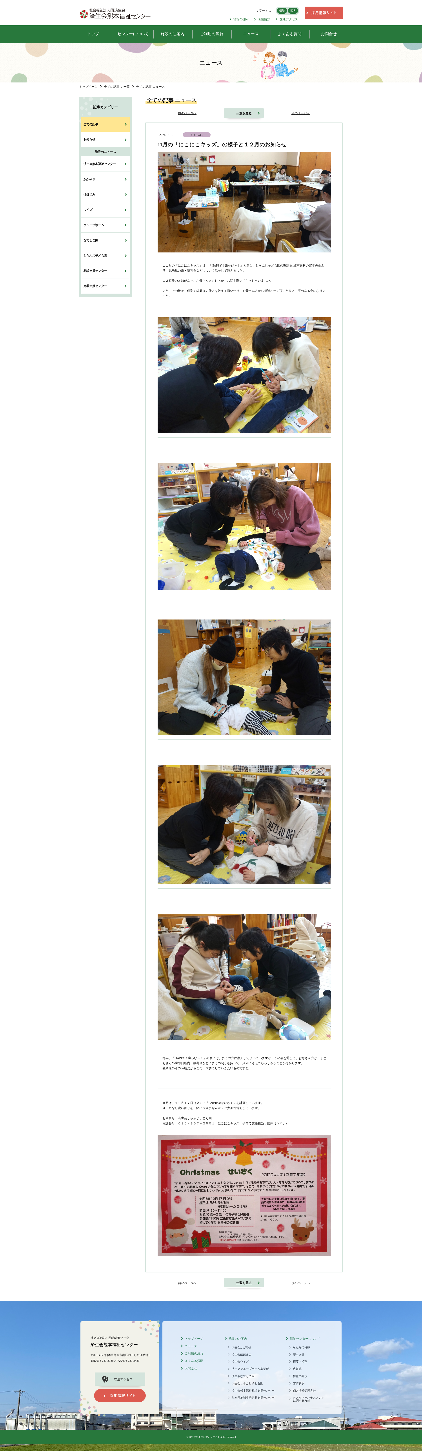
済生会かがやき (242, 1347)
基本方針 (298, 1354)
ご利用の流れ (194, 1353)
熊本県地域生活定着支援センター (253, 1397)
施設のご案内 (238, 1338)
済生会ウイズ (240, 1361)
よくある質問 (194, 1361)
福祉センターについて (305, 1338)
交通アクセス (289, 19)
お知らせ (89, 139)
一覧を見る (244, 113)
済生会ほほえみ (242, 1354)
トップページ (194, 1338)
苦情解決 (264, 19)
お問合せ (191, 1368)
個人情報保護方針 (304, 1390)
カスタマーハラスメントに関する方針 (308, 1399)
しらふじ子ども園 (95, 255)
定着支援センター (95, 286)
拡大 (293, 10)
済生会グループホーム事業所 (250, 1369)
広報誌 (297, 1369)
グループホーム (94, 225)
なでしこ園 (91, 240)
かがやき (89, 179)
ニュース (191, 1346)
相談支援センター (95, 270)
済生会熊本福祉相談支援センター (253, 1390)
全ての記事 (91, 124)
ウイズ (88, 210)
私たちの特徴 (301, 1347)
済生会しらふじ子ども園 (247, 1383)
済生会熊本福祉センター (100, 164)
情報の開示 (241, 19)
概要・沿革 (300, 1361)
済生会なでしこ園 (243, 1376)
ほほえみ (89, 194)
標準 (282, 10)
